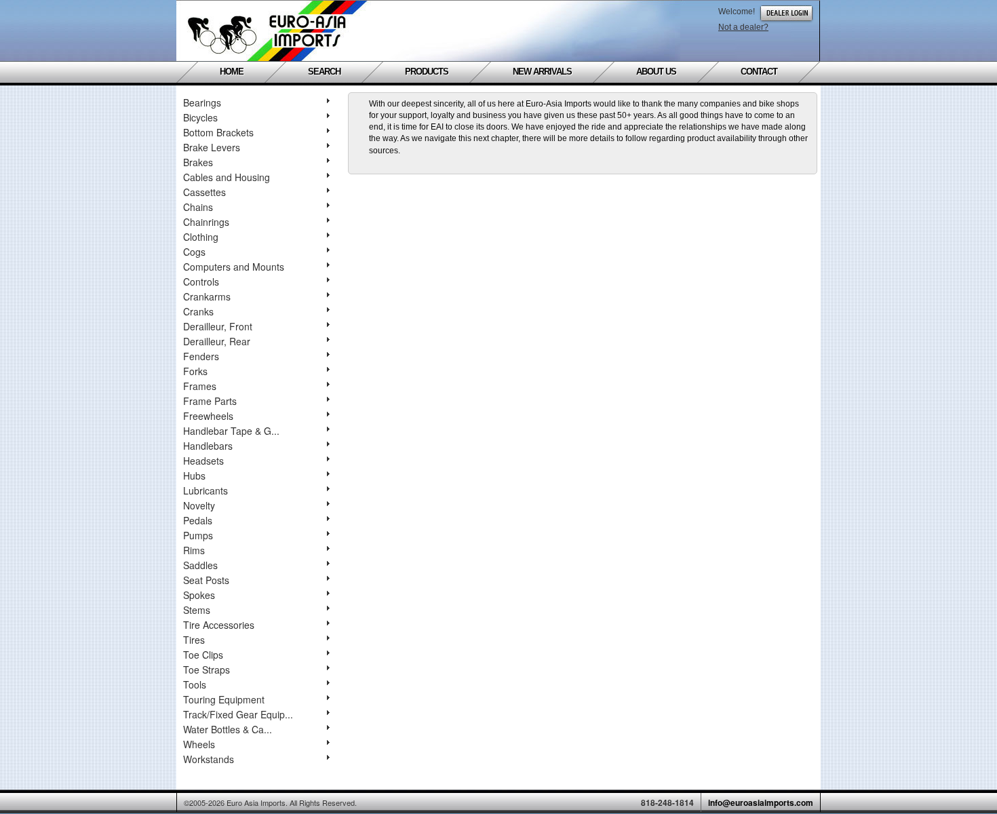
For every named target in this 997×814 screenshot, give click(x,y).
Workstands (208, 759)
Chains (198, 207)
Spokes (199, 595)
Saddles (200, 565)
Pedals (197, 520)
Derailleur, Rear (216, 341)
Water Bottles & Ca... (227, 729)
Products (426, 72)
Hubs (194, 475)
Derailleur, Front (217, 326)
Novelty (199, 505)
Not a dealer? (743, 27)
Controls (201, 281)
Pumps (198, 535)
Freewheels (208, 416)
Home (231, 72)
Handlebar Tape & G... (231, 431)
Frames (199, 386)
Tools (194, 684)
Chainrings (206, 222)
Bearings (202, 102)
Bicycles (200, 117)
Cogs (194, 251)
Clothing (200, 237)
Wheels (199, 744)
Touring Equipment (224, 699)
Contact (759, 72)
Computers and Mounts (233, 266)
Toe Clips (203, 654)
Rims (194, 550)
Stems (196, 610)
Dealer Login (786, 13)
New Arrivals (542, 72)
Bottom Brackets (218, 132)
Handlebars (208, 445)
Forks (195, 371)
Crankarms (207, 296)
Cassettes (204, 192)
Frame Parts (210, 401)
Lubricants (205, 490)
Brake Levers (211, 147)
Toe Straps (206, 669)
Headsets (203, 460)
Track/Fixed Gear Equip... (238, 714)
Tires (194, 639)
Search (324, 72)
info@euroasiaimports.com (760, 802)
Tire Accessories (218, 625)
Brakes (198, 162)
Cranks (198, 311)
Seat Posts (206, 580)
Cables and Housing (226, 177)
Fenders (201, 356)
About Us (656, 72)
